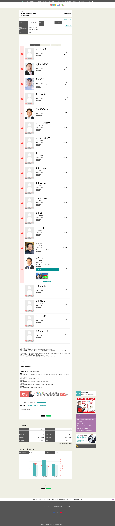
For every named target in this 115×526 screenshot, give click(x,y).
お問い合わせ (69, 506)
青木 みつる (41, 184)
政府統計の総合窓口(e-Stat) (67, 443)
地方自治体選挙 (43, 405)
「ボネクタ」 (53, 359)
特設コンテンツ (82, 1)
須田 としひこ (42, 64)
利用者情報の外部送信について (59, 506)
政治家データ (60, 1)
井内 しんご (41, 259)
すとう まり (41, 49)
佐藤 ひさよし (42, 109)
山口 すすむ (41, 154)
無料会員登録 (49, 524)
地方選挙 (45, 1)
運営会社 (59, 505)
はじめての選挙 (68, 1)
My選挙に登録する (67, 19)
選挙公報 (67, 25)
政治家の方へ (37, 505)
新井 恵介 (40, 244)
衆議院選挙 (32, 1)
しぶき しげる (42, 199)
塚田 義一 (40, 214)
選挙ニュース (44, 505)
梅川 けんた (41, 302)
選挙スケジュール (52, 1)
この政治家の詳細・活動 (47, 281)
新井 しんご (41, 94)
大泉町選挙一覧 (67, 13)
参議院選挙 (39, 1)
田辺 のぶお (41, 169)
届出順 (45, 45)
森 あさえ (40, 79)
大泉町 (28, 409)
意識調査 (75, 1)
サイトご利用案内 (52, 505)
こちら (37, 362)
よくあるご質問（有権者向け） (74, 505)
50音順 (56, 45)
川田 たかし (41, 287)
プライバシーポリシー (47, 506)
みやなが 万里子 (43, 124)
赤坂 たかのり (42, 332)
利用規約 (65, 505)
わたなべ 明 (41, 317)
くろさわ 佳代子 (43, 139)
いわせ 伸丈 (41, 229)
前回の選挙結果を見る (41, 402)
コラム (26, 1)
